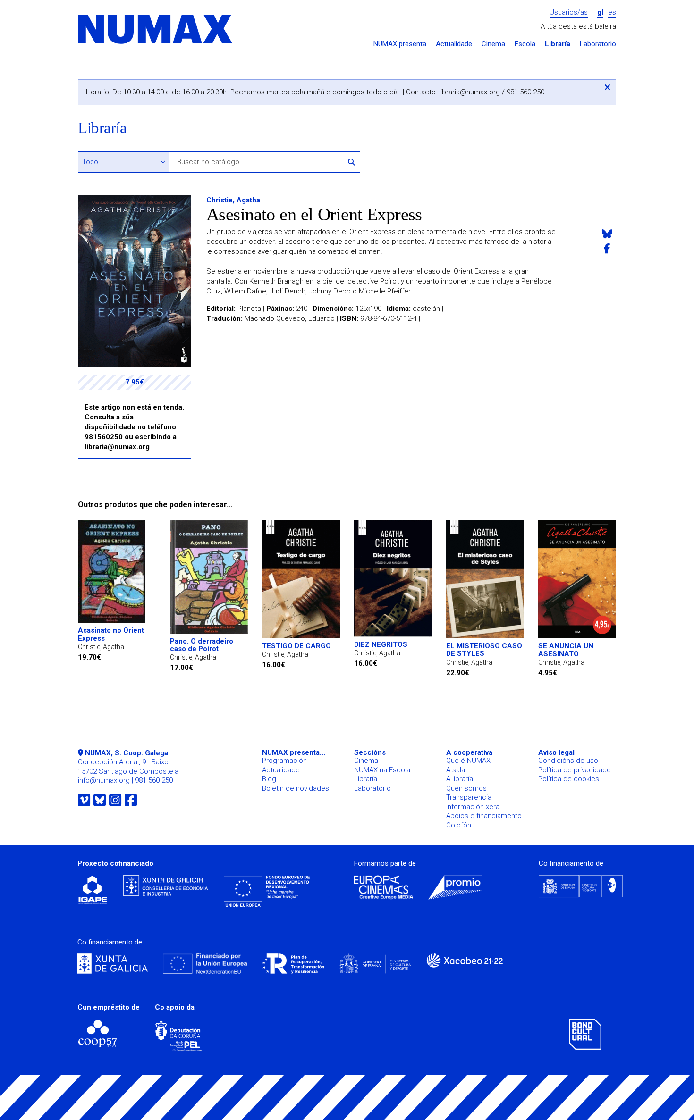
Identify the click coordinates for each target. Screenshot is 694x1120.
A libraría (459, 779)
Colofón (458, 825)
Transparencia (468, 797)
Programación (284, 760)
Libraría (557, 44)
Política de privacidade (574, 770)
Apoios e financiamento (484, 815)
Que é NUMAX (468, 760)
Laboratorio (598, 44)
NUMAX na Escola (382, 770)
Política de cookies (568, 779)
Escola (525, 44)
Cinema (493, 44)
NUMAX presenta (399, 44)
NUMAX (156, 30)
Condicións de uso (568, 760)
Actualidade (454, 44)
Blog (269, 779)
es (612, 12)
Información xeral (473, 806)
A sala (455, 770)
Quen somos (466, 788)
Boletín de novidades (295, 788)
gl (600, 12)
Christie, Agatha (233, 200)
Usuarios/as (569, 12)
